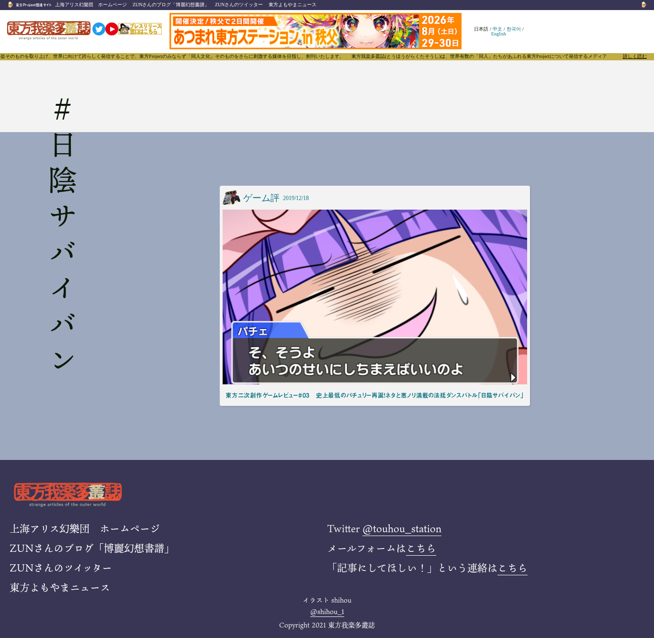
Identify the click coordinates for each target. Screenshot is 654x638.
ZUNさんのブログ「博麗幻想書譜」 (171, 4)
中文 (497, 29)
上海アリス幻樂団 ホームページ (91, 4)
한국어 (514, 29)
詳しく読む (635, 56)
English (498, 33)
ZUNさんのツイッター (239, 4)
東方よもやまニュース (292, 4)
